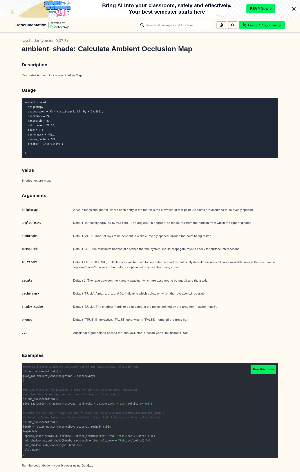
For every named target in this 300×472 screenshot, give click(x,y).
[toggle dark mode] (221, 25)
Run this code (263, 369)
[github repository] (232, 25)
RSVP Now (259, 9)
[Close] (293, 8)
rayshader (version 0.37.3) (45, 40)
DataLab (87, 465)
